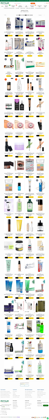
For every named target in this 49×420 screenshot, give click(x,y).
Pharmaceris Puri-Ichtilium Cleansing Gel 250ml (30, 376)
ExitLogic (18, 417)
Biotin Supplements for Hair (41, 392)
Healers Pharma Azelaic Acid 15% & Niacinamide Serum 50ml (29, 33)
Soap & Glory (30, 172)
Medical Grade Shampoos (41, 394)
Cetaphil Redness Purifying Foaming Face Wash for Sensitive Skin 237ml (30, 255)
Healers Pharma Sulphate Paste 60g (40, 33)
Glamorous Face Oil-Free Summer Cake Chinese (9, 133)
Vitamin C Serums (40, 391)
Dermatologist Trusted (16, 395)
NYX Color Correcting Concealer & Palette (40, 174)
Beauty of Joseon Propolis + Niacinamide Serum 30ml (40, 254)
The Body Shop (8, 273)
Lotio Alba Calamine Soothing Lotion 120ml (8, 33)
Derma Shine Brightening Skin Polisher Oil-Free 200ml (29, 355)
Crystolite (29, 293)
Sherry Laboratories (9, 293)
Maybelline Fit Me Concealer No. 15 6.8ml (29, 93)
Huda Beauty (9, 91)
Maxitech (19, 51)
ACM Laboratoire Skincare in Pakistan (41, 8)
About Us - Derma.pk (28, 403)
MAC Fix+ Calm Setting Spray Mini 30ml (19, 194)
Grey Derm (19, 31)
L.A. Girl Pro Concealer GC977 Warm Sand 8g (40, 154)
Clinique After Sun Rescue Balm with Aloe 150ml (19, 234)
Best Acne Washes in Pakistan (5, 391)
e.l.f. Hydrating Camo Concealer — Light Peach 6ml (29, 234)
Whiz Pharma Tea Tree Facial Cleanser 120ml (40, 335)
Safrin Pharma (19, 71)
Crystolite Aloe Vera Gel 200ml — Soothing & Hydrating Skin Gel (29, 295)
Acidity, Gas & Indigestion (30, 8)
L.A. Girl (30, 152)
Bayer (40, 273)
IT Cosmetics (40, 91)
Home (21, 11)
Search (33, 3)
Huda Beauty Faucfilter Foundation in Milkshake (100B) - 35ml (8, 93)
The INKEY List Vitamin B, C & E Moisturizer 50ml (8, 214)
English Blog (27, 402)
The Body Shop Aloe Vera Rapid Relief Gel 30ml (9, 275)
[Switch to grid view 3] (23, 15)
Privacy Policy (15, 402)
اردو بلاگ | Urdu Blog (28, 408)
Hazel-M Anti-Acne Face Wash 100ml (19, 295)
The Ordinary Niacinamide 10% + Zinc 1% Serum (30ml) (19, 93)
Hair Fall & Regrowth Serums (5, 394)
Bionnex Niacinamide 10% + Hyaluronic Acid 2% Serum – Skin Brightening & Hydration (19, 315)
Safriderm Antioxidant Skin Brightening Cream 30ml (19, 73)
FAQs (26, 406)
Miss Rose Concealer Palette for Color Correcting (8, 174)
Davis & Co (8, 51)
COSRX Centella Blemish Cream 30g (8, 254)
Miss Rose (8, 172)
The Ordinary (19, 91)
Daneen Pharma (40, 374)
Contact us (14, 408)
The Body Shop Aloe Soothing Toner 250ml (29, 214)
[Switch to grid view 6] (31, 15)
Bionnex (19, 313)
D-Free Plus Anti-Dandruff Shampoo (9, 355)
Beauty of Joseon (40, 253)
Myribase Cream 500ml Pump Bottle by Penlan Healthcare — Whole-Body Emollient (40, 355)
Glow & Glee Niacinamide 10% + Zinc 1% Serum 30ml (19, 113)
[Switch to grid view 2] (19, 15)
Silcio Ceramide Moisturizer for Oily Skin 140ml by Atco (29, 335)
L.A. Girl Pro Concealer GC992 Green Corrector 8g (29, 154)
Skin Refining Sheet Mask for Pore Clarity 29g (29, 174)
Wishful (19, 152)
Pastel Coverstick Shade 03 (9, 153)
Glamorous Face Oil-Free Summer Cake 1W (30, 133)
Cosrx (9, 253)
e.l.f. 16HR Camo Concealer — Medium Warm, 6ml (8, 234)
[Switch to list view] (16, 15)
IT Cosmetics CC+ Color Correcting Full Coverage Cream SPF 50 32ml (40, 93)
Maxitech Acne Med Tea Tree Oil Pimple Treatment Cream (40, 73)
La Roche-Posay (40, 192)
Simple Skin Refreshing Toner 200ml (19, 214)
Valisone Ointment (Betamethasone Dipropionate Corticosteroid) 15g (40, 295)
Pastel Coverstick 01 (40, 133)
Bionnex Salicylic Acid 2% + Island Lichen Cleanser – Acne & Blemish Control (29, 315)
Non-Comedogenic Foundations (30, 391)
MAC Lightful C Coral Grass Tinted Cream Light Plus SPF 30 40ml (29, 194)
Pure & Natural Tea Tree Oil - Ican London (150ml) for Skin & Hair (8, 113)
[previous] (3, 8)
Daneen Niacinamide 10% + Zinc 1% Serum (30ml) (40, 376)
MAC (19, 192)
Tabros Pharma (19, 374)
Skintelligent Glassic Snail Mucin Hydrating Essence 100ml (40, 315)
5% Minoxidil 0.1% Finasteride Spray (9, 8)
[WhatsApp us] (48, 418)
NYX (40, 172)
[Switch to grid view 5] (28, 15)
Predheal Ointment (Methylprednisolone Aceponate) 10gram (19, 376)
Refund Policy (15, 403)
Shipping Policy (15, 405)
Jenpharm (14, 394)
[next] (45, 8)
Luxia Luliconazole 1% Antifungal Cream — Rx (19, 335)
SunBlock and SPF (40, 395)
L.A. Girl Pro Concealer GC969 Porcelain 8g (40, 113)
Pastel (9, 152)
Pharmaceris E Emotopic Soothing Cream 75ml (9, 335)
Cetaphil (29, 253)
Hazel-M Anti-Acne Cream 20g (8, 294)
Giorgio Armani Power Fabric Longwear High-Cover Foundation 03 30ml (40, 214)
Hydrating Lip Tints (28, 394)
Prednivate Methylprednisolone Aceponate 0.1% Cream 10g (40, 53)
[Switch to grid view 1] (18, 15)
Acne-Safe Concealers (28, 392)
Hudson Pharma (8, 313)
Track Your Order (27, 405)
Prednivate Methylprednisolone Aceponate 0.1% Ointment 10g (8, 73)
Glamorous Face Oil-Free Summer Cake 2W (19, 133)
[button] (12, 18)
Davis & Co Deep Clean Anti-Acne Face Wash (8, 53)
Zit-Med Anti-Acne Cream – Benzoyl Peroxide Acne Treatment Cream (8, 376)
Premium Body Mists (28, 395)
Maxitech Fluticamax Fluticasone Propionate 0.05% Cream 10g (29, 53)
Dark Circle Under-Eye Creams (5, 395)
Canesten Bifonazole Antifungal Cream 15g (40, 275)
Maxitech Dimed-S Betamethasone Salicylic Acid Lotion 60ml (19, 53)
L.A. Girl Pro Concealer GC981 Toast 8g (29, 113)
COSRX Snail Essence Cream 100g (19, 254)
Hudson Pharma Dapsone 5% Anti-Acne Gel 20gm (8, 315)
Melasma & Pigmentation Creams (6, 392)
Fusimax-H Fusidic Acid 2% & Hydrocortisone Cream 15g (29, 275)
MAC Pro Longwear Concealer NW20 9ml (19, 275)
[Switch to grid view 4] (26, 15)
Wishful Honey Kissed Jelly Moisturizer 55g (19, 154)
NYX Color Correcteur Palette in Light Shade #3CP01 (8, 194)
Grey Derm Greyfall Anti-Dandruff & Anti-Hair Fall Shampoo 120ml (19, 33)
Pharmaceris (30, 374)
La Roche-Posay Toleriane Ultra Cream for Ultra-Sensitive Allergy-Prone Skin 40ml (40, 194)
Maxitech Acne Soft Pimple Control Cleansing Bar (30, 73)
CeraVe (14, 392)
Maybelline (29, 91)
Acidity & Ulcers (22, 8)
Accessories (17, 8)
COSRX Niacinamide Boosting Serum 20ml (40, 234)
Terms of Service (15, 406)
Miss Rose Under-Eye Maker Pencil (19, 174)
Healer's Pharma (8, 31)
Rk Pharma (8, 374)
